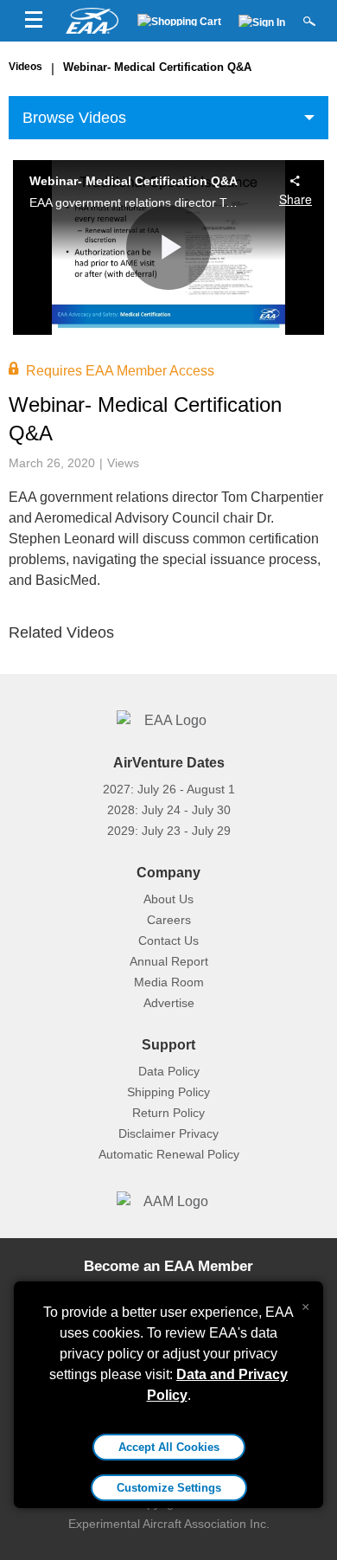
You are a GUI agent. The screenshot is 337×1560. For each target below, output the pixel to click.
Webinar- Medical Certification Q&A (157, 67)
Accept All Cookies (168, 1447)
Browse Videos (74, 117)
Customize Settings (169, 1487)
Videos (25, 67)
